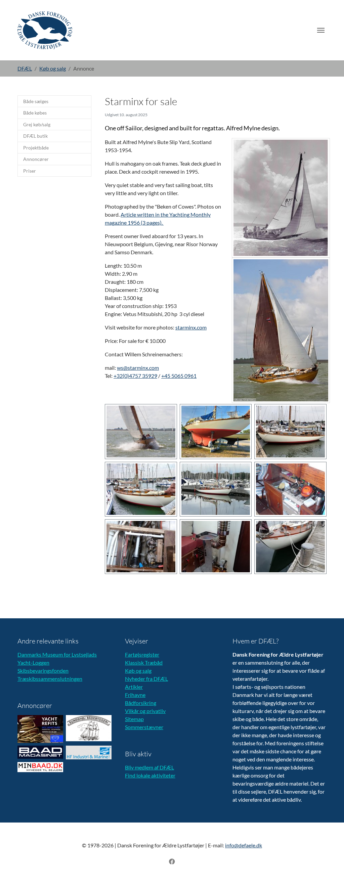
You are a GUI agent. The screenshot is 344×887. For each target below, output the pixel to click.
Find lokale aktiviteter (150, 775)
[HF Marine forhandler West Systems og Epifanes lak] (89, 752)
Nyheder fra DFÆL (146, 678)
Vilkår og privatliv (145, 711)
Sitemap (134, 719)
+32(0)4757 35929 (135, 375)
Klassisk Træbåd (144, 662)
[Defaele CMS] (44, 30)
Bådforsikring (140, 703)
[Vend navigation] (321, 30)
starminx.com (191, 327)
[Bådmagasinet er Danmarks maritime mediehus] (40, 752)
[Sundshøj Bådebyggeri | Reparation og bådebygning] (89, 728)
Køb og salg (138, 670)
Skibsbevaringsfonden (43, 670)
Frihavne (135, 695)
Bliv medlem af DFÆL (149, 767)
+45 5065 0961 (179, 375)
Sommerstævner (144, 727)
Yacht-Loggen (33, 662)
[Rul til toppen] (329, 872)
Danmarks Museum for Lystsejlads (57, 654)
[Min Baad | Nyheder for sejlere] (40, 767)
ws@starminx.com (138, 367)
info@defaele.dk (243, 845)
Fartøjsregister (142, 654)
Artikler (134, 686)
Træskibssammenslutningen (49, 678)
